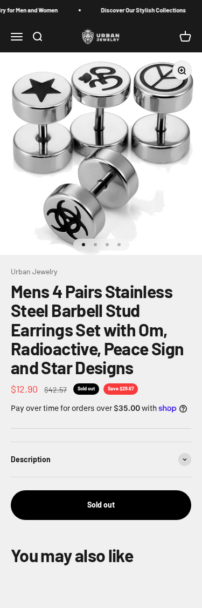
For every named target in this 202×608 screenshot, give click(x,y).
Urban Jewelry (34, 271)
